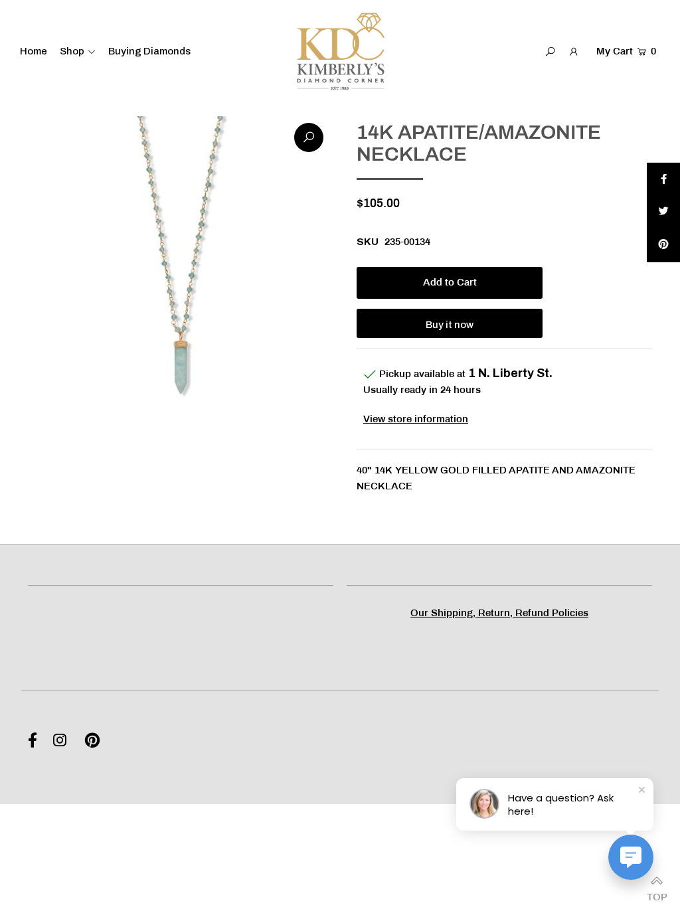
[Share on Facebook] (663, 179)
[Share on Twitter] (663, 212)
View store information (415, 419)
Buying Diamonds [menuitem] (149, 51)
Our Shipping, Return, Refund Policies (499, 613)
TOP (657, 893)
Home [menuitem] (33, 51)
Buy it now (449, 324)
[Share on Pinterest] (663, 245)
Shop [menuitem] (72, 51)
